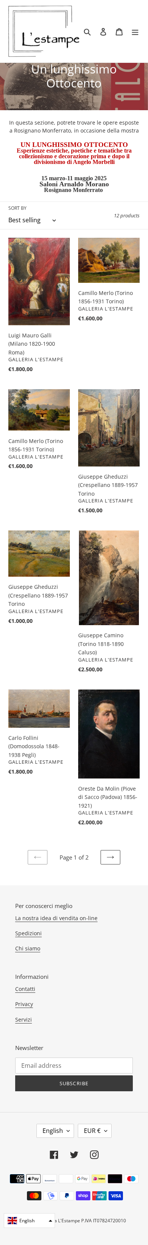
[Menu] (135, 31)
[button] (29, 1220)
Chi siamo (27, 948)
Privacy (24, 1004)
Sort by (17, 208)
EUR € (92, 1130)
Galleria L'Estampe (60, 1220)
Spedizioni (28, 933)
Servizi (23, 1019)
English (53, 1130)
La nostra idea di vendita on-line (56, 918)
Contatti (25, 988)
